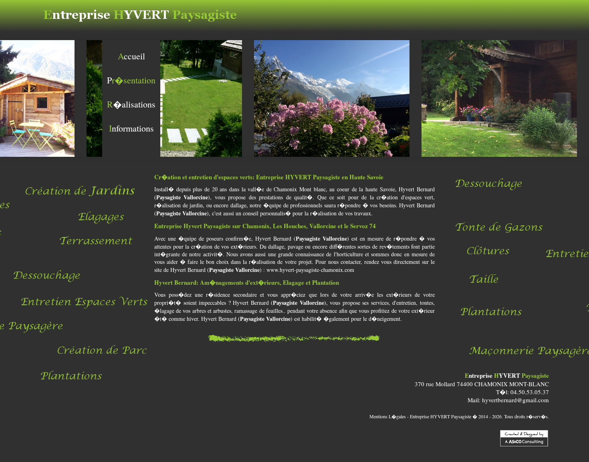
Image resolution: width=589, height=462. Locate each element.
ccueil (131, 56)
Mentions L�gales (387, 416)
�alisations (131, 104)
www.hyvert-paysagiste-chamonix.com (310, 270)
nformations (131, 128)
